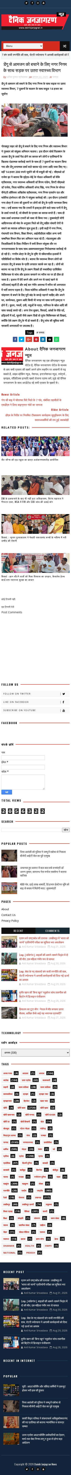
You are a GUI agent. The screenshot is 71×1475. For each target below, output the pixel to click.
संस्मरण (37, 1218)
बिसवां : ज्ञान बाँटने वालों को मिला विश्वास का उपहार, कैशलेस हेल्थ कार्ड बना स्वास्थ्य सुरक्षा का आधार (33, 578)
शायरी (45, 1211)
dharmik (8, 1245)
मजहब (21, 1176)
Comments (52, 931)
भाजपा (5, 1176)
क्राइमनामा (7, 1100)
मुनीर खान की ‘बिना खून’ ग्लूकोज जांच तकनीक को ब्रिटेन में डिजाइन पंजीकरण (42, 994)
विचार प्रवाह (7, 1211)
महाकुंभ (6, 1183)
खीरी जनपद (29, 1114)
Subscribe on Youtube (19, 710)
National (9, 1252)
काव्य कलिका (23, 1087)
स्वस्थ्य (42, 1231)
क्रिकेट (26, 1100)
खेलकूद (6, 1128)
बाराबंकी (6, 1169)
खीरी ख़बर (44, 1107)
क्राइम (25, 1093)
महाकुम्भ (25, 1183)
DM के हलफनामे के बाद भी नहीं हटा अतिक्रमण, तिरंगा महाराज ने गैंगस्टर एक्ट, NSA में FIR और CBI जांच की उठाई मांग (32, 500)
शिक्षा (5, 1218)
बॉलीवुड (55, 1169)
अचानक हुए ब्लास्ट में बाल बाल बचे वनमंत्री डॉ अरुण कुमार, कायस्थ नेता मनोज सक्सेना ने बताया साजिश (43, 871)
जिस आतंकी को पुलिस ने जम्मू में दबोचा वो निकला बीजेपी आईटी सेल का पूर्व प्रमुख (43, 854)
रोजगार (21, 1197)
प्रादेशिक (6, 1162)
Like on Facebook (16, 702)
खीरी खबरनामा (8, 1114)
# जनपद (40, 332)
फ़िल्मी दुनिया (27, 1162)
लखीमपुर (6, 1204)
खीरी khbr (50, 1114)
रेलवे (5, 1197)
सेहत (5, 1231)
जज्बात (43, 1135)
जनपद (55, 77)
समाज (5, 1225)
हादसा (23, 1238)
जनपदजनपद (28, 1142)
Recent (18, 931)
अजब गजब (7, 1073)
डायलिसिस (48, 1142)
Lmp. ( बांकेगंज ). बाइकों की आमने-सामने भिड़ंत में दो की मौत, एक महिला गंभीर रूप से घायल (43, 957)
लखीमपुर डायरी (28, 1204)
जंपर (28, 1135)
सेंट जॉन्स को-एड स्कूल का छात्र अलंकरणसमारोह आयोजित (29, 459)
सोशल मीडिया (24, 1231)
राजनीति (6, 1190)
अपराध (41, 1073)
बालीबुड (22, 1169)
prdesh (30, 1252)
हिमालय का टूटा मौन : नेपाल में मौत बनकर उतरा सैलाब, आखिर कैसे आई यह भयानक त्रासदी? (41, 1011)
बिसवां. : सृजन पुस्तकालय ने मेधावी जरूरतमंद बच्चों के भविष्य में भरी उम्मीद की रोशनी (33, 539)
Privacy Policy (10, 920)
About (5, 909)
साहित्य (42, 1225)
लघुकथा (49, 1204)
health (29, 1245)
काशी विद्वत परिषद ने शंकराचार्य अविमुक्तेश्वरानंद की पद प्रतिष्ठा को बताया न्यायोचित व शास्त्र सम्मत (44, 1422)
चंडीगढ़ (43, 1128)
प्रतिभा (5, 1156)
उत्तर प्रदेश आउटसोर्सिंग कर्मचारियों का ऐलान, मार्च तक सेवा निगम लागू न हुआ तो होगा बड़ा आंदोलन (43, 1438)
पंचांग (40, 1149)
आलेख (5, 1080)
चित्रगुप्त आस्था (9, 1135)
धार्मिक (5, 1149)
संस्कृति (20, 1218)
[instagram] (38, 3)
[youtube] (44, 3)
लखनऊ (38, 1197)
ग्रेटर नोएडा (24, 1128)
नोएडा (24, 1149)
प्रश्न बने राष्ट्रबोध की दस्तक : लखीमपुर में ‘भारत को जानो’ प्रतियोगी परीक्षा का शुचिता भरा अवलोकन (44, 940)
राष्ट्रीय (40, 1190)
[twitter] (26, 3)
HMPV (48, 1245)
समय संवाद (55, 1218)
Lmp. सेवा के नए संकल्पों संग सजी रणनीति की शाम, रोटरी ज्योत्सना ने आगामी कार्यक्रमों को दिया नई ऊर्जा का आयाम (44, 975)
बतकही (45, 1162)
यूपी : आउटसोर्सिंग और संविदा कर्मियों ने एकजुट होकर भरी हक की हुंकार (44, 1388)
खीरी (5, 1107)
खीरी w (6, 1121)
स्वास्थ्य (6, 1238)
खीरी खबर (21, 1107)
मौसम (41, 1183)
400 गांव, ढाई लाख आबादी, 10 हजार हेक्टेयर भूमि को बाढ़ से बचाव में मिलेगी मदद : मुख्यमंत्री (44, 886)
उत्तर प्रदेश (26, 1080)
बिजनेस (39, 1169)
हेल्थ (56, 1238)
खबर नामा (44, 1100)
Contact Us (8, 915)
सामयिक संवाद (24, 1225)
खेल (42, 1121)
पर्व (54, 1149)
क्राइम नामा (43, 1093)
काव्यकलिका (7, 1093)
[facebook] (32, 3)
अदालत (25, 1073)
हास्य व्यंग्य (40, 1238)
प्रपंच (40, 1156)
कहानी (5, 1087)
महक (58, 1176)
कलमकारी (46, 1080)
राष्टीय (23, 1190)
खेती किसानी (25, 1121)
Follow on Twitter (17, 693)
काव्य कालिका (45, 1087)
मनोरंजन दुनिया (40, 1176)
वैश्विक (26, 1211)
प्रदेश (21, 1156)
